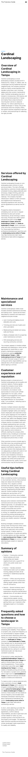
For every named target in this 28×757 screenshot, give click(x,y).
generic (3, 51)
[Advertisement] (14, 26)
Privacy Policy (6, 744)
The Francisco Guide (8, 2)
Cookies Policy (6, 742)
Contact (5, 745)
